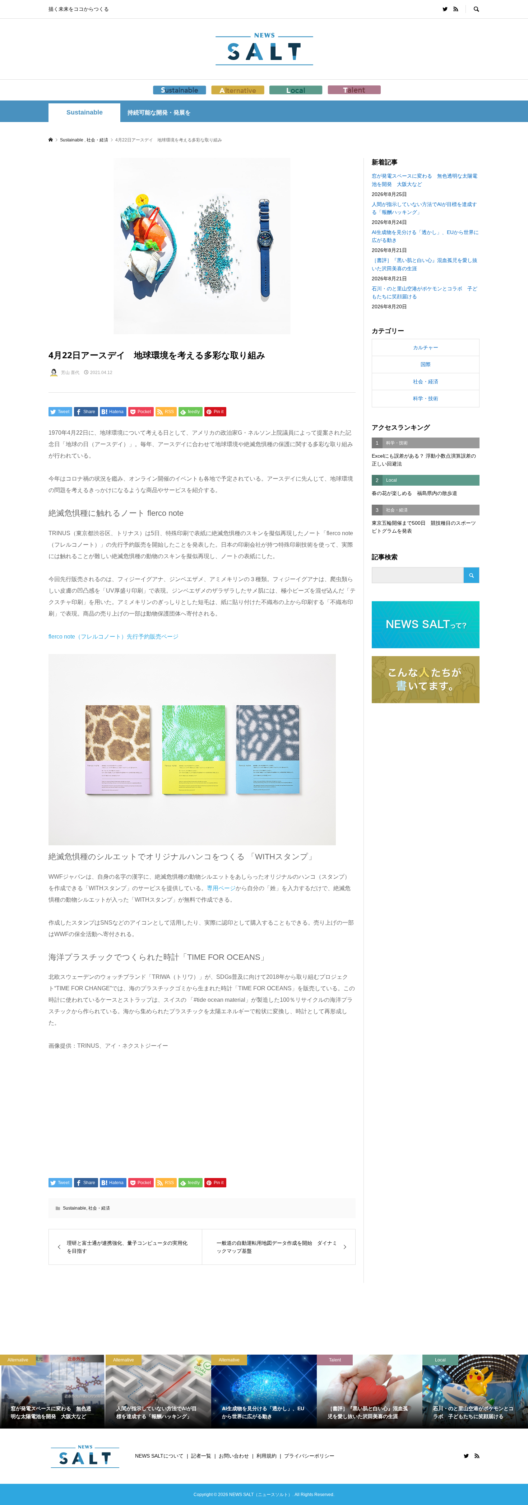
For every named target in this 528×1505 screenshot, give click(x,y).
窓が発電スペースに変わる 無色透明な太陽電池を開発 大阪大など (424, 180)
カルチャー (425, 347)
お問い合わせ (234, 1456)
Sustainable (84, 112)
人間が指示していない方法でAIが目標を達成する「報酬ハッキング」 (424, 208)
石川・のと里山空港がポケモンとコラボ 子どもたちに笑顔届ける (424, 292)
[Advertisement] (202, 1113)
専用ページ (221, 888)
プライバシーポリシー (309, 1456)
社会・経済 (99, 1208)
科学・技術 (425, 398)
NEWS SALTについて (159, 1456)
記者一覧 (201, 1456)
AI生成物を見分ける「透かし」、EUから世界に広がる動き (425, 236)
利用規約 (266, 1456)
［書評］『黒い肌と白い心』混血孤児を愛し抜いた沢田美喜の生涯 (424, 264)
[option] (53, 1392)
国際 (426, 364)
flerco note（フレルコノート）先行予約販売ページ (113, 637)
